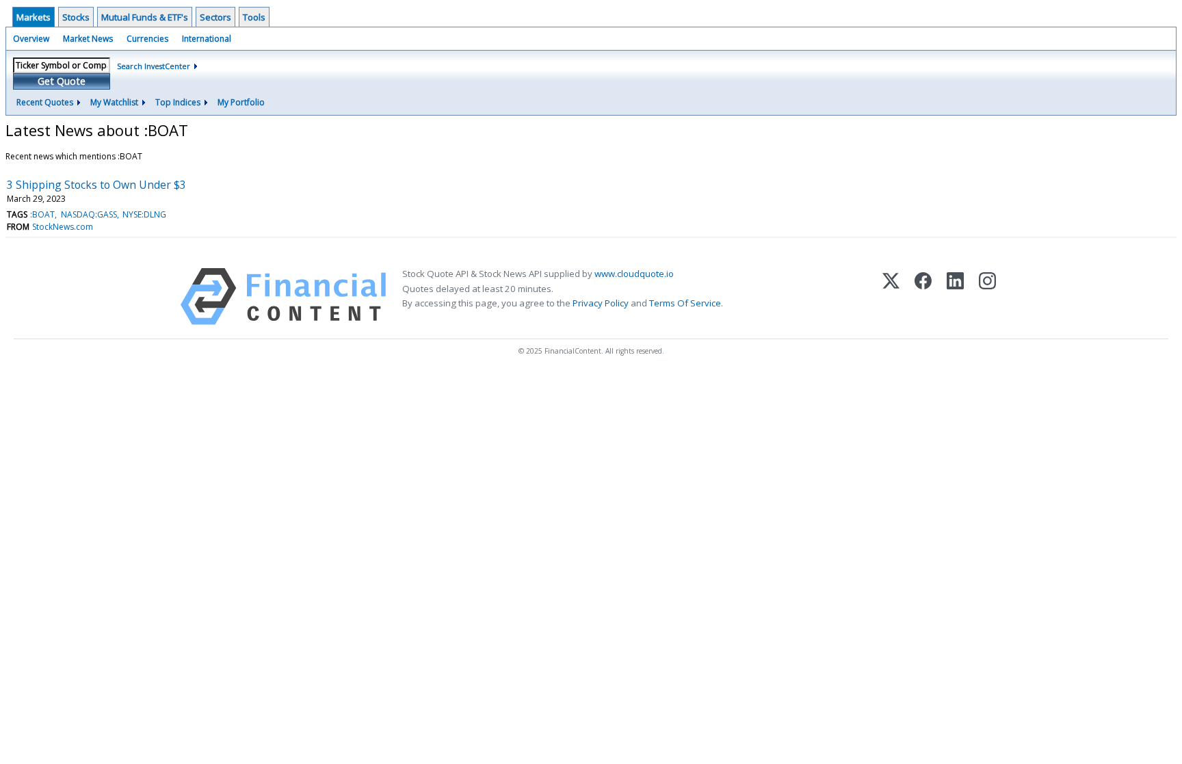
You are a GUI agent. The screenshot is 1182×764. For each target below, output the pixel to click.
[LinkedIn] (955, 296)
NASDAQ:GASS (89, 214)
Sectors (215, 17)
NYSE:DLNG (144, 214)
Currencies (147, 38)
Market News (88, 38)
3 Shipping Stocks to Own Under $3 (96, 184)
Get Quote (62, 81)
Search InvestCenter (153, 66)
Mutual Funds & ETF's (144, 17)
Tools (254, 17)
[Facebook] (923, 296)
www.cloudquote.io (634, 273)
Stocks (76, 17)
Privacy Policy (601, 303)
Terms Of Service (685, 303)
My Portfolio (241, 102)
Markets (33, 17)
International (206, 38)
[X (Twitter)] (891, 296)
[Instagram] (987, 296)
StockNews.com (62, 227)
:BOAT (42, 214)
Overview (31, 38)
